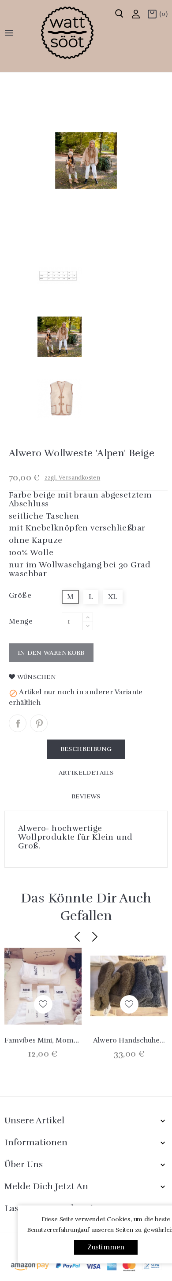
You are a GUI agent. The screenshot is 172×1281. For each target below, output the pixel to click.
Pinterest (38, 723)
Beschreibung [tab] (86, 749)
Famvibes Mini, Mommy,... (47, 1040)
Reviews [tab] (86, 796)
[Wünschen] (43, 1004)
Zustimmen (106, 1247)
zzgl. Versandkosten (73, 477)
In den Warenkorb (51, 653)
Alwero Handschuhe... (129, 1040)
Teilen (17, 723)
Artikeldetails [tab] (86, 772)
